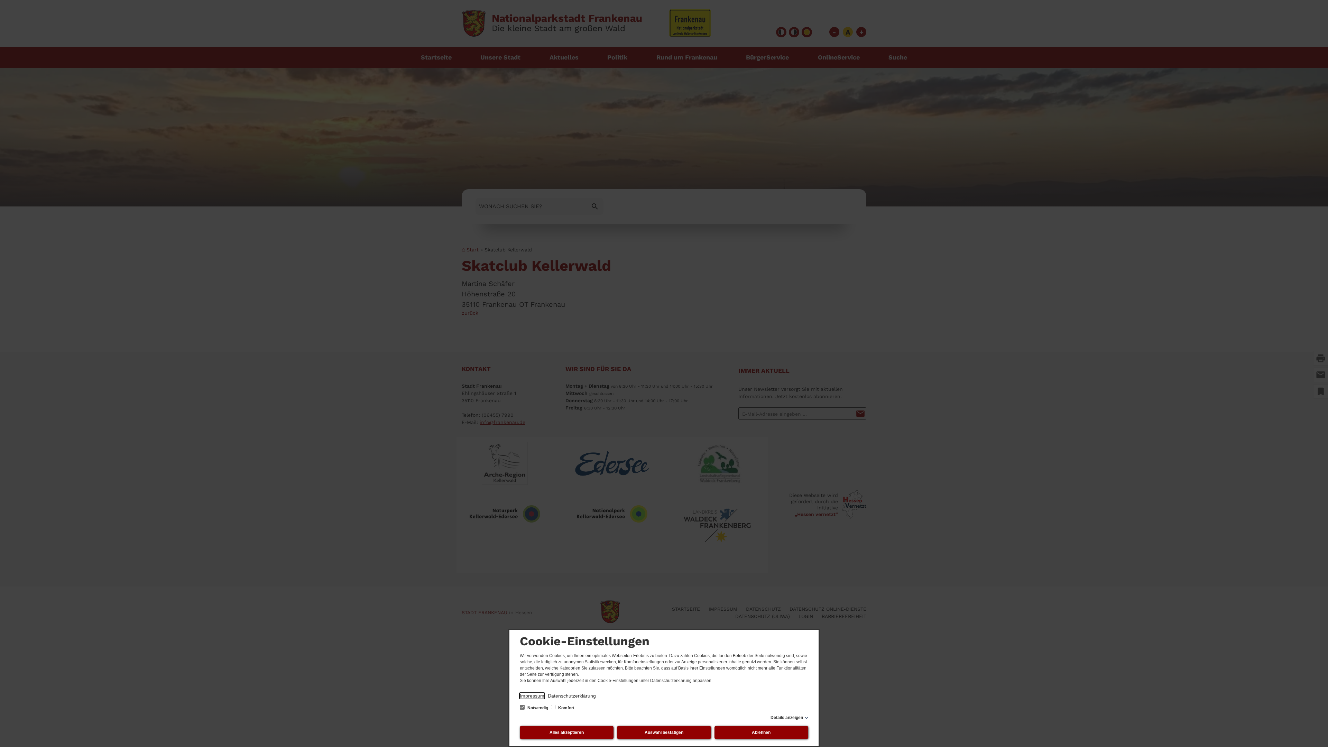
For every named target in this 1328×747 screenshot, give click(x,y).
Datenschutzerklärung (572, 696)
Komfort (565, 708)
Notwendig (537, 708)
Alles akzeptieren (567, 732)
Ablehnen (761, 732)
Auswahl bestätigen (664, 732)
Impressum (532, 696)
